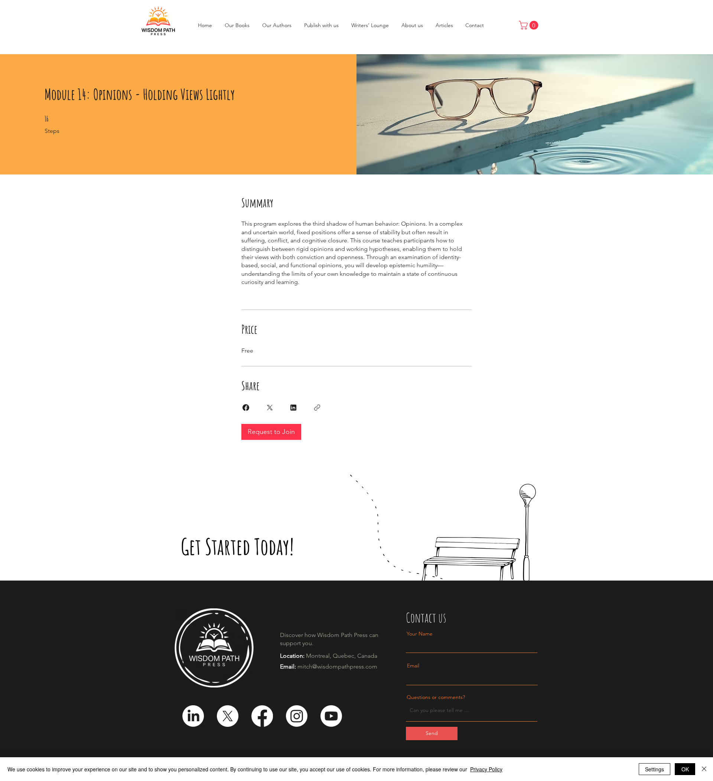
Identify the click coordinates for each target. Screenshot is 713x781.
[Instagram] (296, 716)
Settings (654, 769)
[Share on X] (269, 407)
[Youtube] (331, 716)
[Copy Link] (317, 407)
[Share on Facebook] (245, 407)
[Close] (704, 769)
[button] (529, 25)
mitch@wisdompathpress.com (337, 666)
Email (413, 665)
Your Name (420, 633)
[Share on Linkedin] (293, 407)
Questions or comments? (436, 697)
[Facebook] (262, 716)
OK (685, 769)
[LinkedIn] (193, 716)
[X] (227, 716)
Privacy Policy (486, 769)
